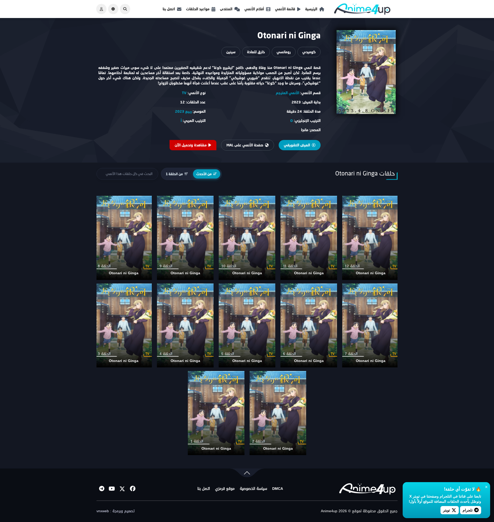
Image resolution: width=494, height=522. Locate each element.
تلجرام (468, 510)
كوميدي (309, 52)
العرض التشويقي (297, 145)
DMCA (277, 488)
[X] (122, 489)
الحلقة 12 (352, 266)
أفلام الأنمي (254, 9)
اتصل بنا (169, 9)
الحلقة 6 (289, 353)
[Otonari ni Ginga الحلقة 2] (278, 413)
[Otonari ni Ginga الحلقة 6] (308, 326)
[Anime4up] (362, 10)
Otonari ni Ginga (370, 273)
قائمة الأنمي (285, 9)
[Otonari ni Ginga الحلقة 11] (308, 238)
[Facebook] (132, 489)
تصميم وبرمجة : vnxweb (115, 511)
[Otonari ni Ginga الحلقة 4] (185, 326)
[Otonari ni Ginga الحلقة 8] (123, 238)
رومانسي (284, 52)
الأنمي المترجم (287, 93)
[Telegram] (101, 489)
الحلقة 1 (196, 441)
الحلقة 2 (258, 441)
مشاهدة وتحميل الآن (191, 145)
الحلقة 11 (290, 266)
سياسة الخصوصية (253, 488)
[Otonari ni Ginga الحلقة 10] (247, 238)
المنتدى (226, 9)
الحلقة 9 (166, 266)
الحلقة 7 (351, 353)
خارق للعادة (256, 52)
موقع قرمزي (225, 488)
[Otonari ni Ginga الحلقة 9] (185, 238)
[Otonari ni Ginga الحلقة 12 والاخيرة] (370, 238)
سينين (230, 52)
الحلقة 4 (166, 353)
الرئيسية (311, 9)
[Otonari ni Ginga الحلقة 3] (123, 326)
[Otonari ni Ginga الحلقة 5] (247, 326)
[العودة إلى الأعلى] (247, 474)
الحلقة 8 (104, 266)
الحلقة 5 (227, 353)
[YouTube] (112, 489)
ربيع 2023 (183, 111)
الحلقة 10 (228, 266)
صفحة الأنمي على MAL (244, 145)
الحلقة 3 (104, 353)
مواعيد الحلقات (197, 9)
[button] (125, 9)
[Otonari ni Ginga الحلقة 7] (370, 326)
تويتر (446, 510)
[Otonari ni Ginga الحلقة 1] (216, 413)
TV (184, 93)
